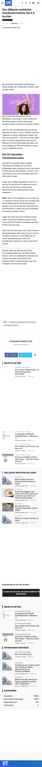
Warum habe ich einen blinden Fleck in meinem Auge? (25, 481)
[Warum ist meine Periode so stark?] (8, 519)
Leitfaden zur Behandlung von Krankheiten (22, 322)
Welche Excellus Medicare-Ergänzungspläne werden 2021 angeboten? (26, 681)
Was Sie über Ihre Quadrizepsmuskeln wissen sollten (26, 508)
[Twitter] (29, 3)
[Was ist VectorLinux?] (8, 655)
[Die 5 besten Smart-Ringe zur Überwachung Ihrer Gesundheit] (8, 371)
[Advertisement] (21, 52)
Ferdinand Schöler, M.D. (12, 27)
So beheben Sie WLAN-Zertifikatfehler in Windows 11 (26, 436)
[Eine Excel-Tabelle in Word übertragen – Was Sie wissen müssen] (8, 458)
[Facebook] (22, 3)
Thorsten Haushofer (20, 376)
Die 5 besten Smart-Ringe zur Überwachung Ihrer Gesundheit (27, 372)
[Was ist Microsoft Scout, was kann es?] (8, 447)
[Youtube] (33, 3)
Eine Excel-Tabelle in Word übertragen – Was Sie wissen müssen (27, 459)
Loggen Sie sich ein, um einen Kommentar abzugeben (21, 593)
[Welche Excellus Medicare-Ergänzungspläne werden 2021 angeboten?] (8, 680)
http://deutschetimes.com (21, 344)
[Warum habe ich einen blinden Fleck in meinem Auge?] (8, 480)
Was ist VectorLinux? (23, 654)
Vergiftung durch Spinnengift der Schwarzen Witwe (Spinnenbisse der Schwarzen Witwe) (27, 668)
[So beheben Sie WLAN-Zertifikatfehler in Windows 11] (8, 435)
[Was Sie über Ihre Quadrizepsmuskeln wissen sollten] (8, 507)
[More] (35, 355)
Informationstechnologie (22, 367)
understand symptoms (11, 325)
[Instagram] (26, 3)
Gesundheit (7, 20)
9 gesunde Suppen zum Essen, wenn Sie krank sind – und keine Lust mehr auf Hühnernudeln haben (27, 495)
